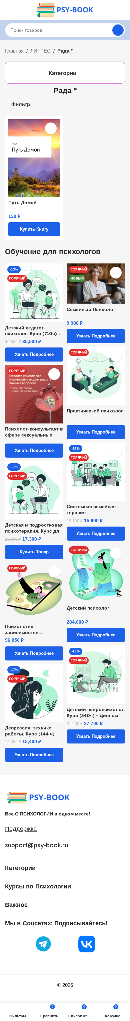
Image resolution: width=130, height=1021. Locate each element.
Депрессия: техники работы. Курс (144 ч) (29, 730)
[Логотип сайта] (65, 9)
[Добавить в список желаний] (51, 128)
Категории (62, 73)
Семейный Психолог (91, 309)
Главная (14, 51)
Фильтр (20, 104)
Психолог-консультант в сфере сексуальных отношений (34, 432)
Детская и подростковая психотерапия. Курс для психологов (34, 528)
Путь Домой (22, 202)
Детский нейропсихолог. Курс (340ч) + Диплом (96, 712)
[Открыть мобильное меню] (8, 10)
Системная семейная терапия (91, 509)
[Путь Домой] (34, 158)
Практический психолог (95, 410)
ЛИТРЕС (40, 51)
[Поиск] (118, 30)
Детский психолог (88, 608)
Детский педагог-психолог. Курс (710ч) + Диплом (33, 330)
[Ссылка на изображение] (38, 797)
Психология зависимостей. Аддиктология (22, 629)
